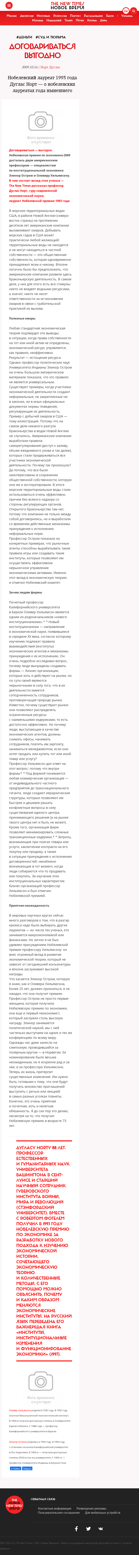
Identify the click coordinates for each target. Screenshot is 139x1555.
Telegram (27, 1468)
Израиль (37, 20)
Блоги (110, 16)
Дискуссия (26, 16)
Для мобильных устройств (102, 1512)
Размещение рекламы (91, 1508)
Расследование (93, 16)
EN (126, 11)
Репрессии (60, 16)
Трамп (69, 20)
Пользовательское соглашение (59, 1512)
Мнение (12, 16)
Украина (126, 16)
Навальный (54, 20)
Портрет (75, 16)
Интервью (43, 16)
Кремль (92, 20)
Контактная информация (54, 1508)
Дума (103, 20)
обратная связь (43, 1499)
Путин (80, 20)
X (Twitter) (15, 1468)
